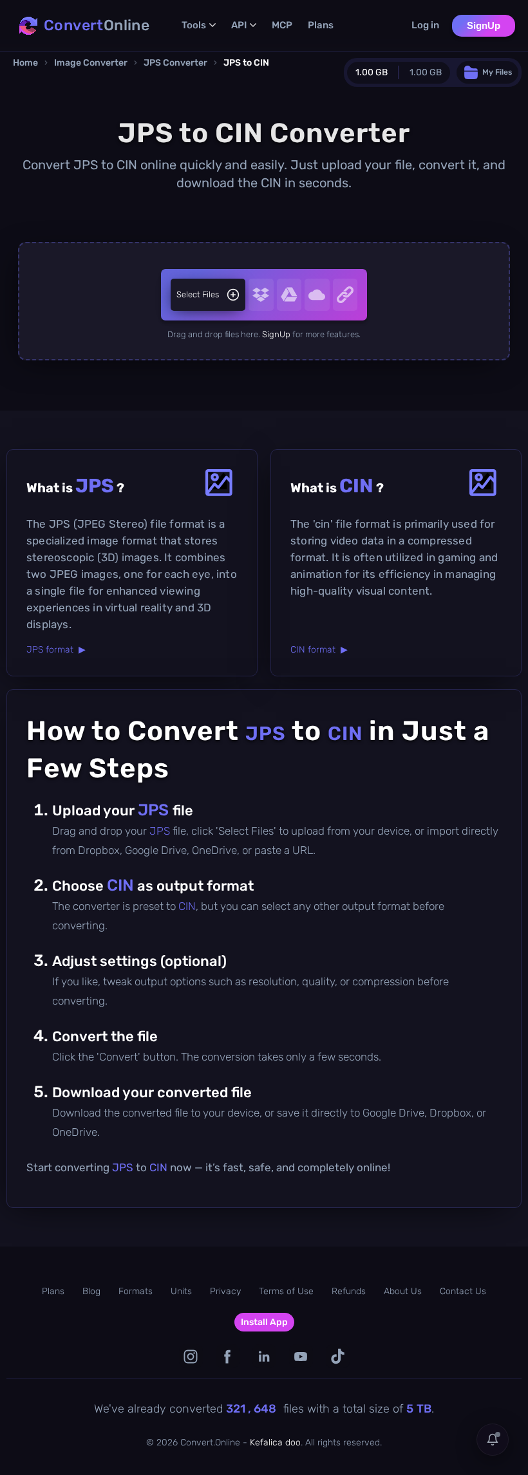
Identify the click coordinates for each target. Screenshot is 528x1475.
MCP (282, 25)
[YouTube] (301, 1356)
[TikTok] (338, 1356)
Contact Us (463, 1291)
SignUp (483, 25)
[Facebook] (228, 1356)
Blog (91, 1291)
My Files (497, 72)
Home (25, 62)
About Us (403, 1291)
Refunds (349, 1291)
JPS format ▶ (56, 649)
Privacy (225, 1291)
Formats (135, 1291)
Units (181, 1291)
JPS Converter (175, 62)
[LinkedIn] (264, 1356)
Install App (264, 1322)
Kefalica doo (275, 1442)
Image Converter (90, 62)
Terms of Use (286, 1291)
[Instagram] (191, 1356)
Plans (321, 25)
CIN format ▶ (319, 649)
